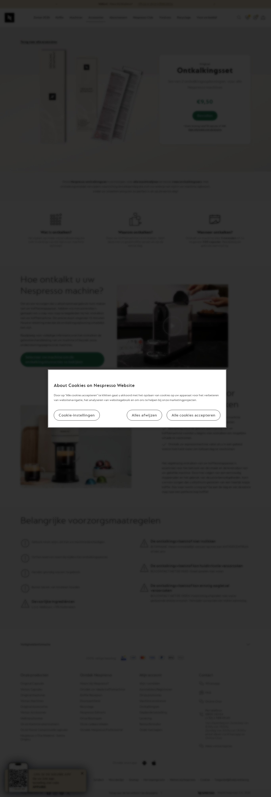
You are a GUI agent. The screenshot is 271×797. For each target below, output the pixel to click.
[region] (137, 398)
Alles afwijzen (144, 415)
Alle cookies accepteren (193, 415)
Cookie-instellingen (77, 415)
